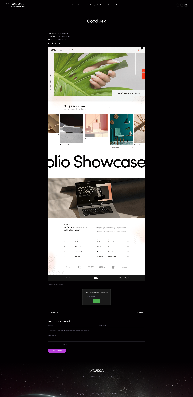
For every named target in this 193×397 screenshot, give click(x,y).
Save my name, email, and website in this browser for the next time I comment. (69, 330)
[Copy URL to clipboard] (59, 43)
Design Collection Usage (56, 284)
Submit (96, 301)
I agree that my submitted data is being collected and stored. (65, 344)
